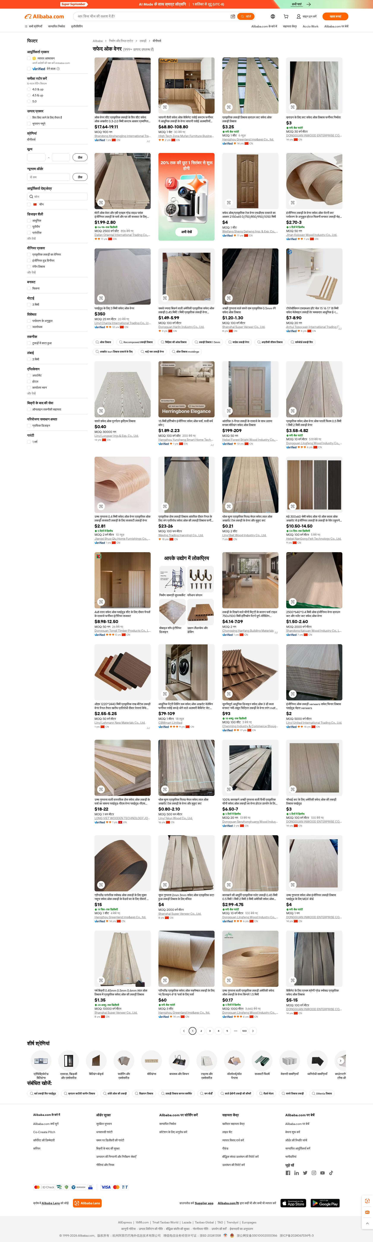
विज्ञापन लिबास (146, 1093)
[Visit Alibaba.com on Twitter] (305, 1172)
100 (244, 1030)
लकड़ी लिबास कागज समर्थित (179, 1093)
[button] (232, 16)
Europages (249, 1222)
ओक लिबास (105, 342)
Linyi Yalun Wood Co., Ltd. (175, 818)
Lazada (186, 1222)
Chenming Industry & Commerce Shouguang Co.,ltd (250, 726)
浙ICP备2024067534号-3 (297, 1235)
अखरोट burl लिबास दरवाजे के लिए (116, 351)
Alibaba (98, 41)
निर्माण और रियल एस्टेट (121, 41)
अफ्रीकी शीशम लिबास (272, 342)
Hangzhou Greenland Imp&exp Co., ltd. (248, 139)
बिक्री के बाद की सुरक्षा (108, 1148)
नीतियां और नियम (105, 1165)
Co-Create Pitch (44, 1132)
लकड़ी (143, 41)
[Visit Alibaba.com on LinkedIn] (296, 1172)
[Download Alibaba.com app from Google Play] (325, 1203)
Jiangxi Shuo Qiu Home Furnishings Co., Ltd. (123, 538)
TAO (220, 1222)
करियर (36, 1148)
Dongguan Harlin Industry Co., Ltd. (181, 327)
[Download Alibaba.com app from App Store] (293, 1203)
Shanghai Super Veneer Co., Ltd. (243, 327)
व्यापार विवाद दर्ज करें (233, 1140)
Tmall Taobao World (165, 1222)
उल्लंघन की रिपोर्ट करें (233, 1165)
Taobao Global (204, 1222)
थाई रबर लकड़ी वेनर (154, 351)
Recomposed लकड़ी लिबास (138, 342)
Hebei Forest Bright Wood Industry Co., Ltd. (250, 439)
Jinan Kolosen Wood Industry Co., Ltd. (311, 235)
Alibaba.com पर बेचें (297, 1124)
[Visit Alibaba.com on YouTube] (322, 1172)
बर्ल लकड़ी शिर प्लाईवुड (45, 1093)
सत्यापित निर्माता (167, 1124)
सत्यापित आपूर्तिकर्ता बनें (297, 1148)
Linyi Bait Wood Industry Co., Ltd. (244, 535)
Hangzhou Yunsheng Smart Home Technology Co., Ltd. (186, 439)
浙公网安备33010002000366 (257, 1235)
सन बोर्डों (208, 1093)
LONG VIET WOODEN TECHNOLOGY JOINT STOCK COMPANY (123, 818)
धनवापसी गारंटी (104, 1132)
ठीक (80, 157)
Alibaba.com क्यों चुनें (45, 1124)
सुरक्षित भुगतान (104, 1124)
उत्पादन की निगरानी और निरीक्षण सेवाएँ (116, 1156)
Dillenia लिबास (324, 1093)
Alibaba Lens (51, 1203)
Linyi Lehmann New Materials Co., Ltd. (120, 722)
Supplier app (204, 1203)
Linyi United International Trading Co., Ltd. (314, 722)
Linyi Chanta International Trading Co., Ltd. (123, 323)
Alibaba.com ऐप (228, 1203)
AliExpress (125, 1222)
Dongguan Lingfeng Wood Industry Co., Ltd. (314, 443)
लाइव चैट (227, 1132)
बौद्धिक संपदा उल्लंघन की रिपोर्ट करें (240, 1156)
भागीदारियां (290, 1156)
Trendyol (232, 1222)
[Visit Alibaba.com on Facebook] (288, 1172)
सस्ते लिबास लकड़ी (295, 1093)
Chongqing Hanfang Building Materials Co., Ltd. (250, 630)
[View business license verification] (225, 1235)
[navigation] (57, 536)
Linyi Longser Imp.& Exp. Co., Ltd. (117, 435)
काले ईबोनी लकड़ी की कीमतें (238, 1093)
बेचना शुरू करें (292, 1132)
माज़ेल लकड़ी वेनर (241, 342)
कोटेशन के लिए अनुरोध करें (173, 1132)
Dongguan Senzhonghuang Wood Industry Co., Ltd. (250, 821)
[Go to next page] (253, 1031)
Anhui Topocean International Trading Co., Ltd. (314, 327)
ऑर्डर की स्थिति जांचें (296, 1140)
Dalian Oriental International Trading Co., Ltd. (123, 235)
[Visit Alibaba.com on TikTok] (331, 1172)
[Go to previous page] (184, 1031)
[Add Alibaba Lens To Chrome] (87, 1203)
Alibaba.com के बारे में (46, 1114)
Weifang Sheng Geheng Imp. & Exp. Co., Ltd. (250, 231)
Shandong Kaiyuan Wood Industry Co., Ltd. (314, 630)
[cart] (287, 17)
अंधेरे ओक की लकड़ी (117, 1093)
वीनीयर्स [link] (157, 41)
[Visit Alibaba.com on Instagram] (313, 1172)
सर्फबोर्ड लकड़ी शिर (304, 342)
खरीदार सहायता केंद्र (233, 1124)
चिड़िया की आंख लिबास (175, 342)
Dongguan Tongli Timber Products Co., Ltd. (123, 630)
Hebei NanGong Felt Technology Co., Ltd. (313, 538)
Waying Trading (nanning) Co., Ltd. (180, 535)
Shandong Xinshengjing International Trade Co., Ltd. (123, 136)
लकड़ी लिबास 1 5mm (209, 342)
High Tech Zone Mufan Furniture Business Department (186, 136)
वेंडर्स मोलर (268, 1093)
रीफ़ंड (225, 1148)
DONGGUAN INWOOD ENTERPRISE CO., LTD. (314, 135)
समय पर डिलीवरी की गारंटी (110, 1140)
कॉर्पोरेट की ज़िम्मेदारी (44, 1140)
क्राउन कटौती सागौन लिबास (81, 1093)
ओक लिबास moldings (187, 351)
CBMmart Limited (170, 722)
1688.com (142, 1222)
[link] (367, 1201)
